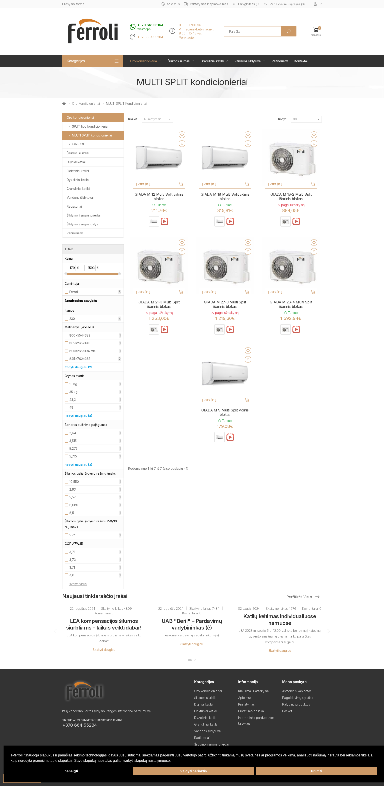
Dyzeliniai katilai (78, 180)
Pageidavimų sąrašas (297, 698)
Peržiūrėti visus (299, 597)
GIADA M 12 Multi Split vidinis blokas (159, 196)
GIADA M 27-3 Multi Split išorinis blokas (225, 304)
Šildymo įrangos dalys (82, 224)
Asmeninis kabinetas (297, 691)
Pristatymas (246, 704)
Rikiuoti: (133, 119)
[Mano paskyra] (318, 4)
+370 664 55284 (150, 37)
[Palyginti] (182, 143)
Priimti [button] (316, 771)
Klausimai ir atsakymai (253, 691)
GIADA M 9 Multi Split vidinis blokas (224, 412)
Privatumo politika (251, 711)
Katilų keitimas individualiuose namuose (279, 619)
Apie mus (173, 4)
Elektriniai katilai (78, 171)
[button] (316, 31)
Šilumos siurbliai (179, 61)
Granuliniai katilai (212, 61)
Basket (287, 711)
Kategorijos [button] (76, 61)
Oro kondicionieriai (143, 61)
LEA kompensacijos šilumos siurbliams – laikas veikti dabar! (104, 624)
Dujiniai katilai (76, 162)
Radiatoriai (74, 206)
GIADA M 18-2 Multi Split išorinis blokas (291, 196)
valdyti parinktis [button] (193, 771)
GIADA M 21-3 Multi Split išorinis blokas (159, 304)
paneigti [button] (71, 771)
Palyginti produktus (296, 704)
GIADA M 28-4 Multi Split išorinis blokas (291, 304)
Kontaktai (301, 61)
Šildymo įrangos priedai (83, 215)
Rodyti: (282, 119)
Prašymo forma (73, 4)
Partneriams (280, 61)
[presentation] (55, 631)
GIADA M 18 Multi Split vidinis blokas (225, 196)
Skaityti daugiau (104, 650)
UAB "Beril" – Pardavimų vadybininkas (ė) (192, 624)
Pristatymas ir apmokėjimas (209, 4)
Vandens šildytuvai (247, 61)
